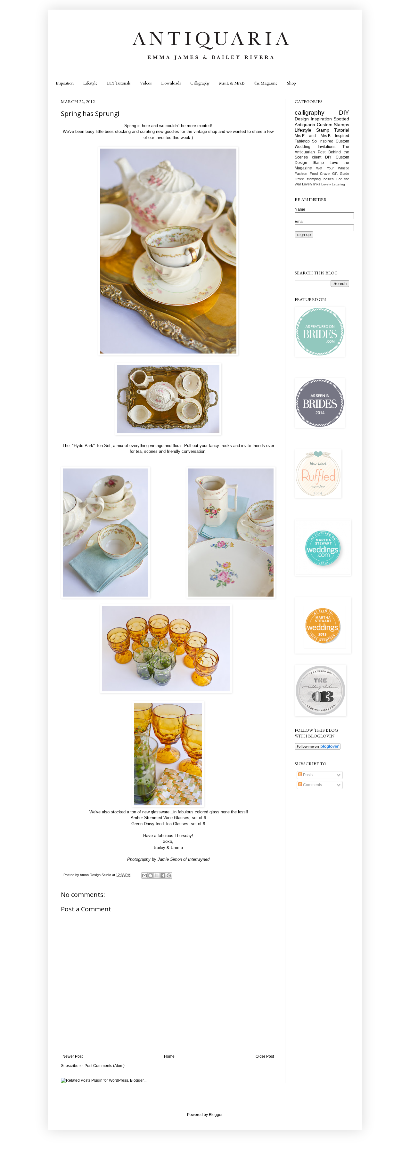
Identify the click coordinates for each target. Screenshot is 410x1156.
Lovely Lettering (333, 184)
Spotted (341, 118)
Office (299, 179)
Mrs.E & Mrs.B (232, 83)
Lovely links (311, 184)
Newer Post (72, 1056)
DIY (344, 112)
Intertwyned (198, 859)
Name (300, 209)
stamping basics (320, 179)
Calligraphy (199, 83)
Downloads (171, 83)
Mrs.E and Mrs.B (313, 136)
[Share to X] (156, 875)
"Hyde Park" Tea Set (91, 445)
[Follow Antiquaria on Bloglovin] (318, 748)
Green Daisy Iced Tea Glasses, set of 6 (168, 823)
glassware (160, 812)
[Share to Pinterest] (169, 875)
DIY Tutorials (118, 83)
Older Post (265, 1056)
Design (302, 118)
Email (300, 221)
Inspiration (65, 83)
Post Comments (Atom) (105, 1065)
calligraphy (309, 112)
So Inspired (322, 141)
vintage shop (205, 131)
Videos (146, 83)
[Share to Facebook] (163, 875)
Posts (307, 775)
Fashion (301, 173)
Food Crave (320, 173)
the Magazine (265, 83)
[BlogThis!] (150, 875)
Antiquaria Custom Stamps (322, 124)
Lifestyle (90, 83)
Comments (312, 785)
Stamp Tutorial (332, 130)
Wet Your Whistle (332, 168)
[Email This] (144, 875)
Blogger (215, 1114)
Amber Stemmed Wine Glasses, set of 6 (168, 817)
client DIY (322, 157)
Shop (291, 83)
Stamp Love (325, 162)
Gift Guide (340, 173)
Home (169, 1056)
